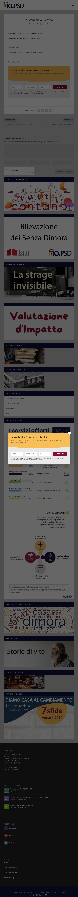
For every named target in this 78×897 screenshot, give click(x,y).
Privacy (17, 460)
